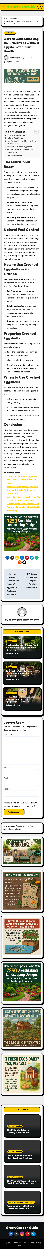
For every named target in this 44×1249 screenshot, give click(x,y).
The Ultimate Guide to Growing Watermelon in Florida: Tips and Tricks (18, 1132)
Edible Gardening (15, 1126)
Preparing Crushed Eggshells (19, 147)
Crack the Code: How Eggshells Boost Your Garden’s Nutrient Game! (22, 479)
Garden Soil (9, 33)
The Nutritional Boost (16, 135)
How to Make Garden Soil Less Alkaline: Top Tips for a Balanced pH (20, 699)
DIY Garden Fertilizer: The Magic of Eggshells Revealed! (30, 581)
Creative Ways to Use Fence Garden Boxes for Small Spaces (20, 1208)
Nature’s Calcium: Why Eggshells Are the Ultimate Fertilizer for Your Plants (22, 490)
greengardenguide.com (22, 58)
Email (6, 778)
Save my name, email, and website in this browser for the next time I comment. (21, 804)
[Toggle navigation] (3, 6)
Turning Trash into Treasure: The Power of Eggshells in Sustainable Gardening (23, 507)
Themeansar (22, 1246)
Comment (8, 735)
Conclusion (12, 152)
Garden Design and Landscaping (21, 1202)
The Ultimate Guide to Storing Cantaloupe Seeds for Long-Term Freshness (21, 1183)
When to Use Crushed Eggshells (21, 150)
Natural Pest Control (16, 138)
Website (7, 789)
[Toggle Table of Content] (35, 132)
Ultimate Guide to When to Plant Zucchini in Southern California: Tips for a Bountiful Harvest (22, 1159)
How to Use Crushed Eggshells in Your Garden (21, 142)
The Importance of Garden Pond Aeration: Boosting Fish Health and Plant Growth (22, 647)
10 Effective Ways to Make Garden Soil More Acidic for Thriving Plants (19, 673)
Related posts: (16, 155)
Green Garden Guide (21, 6)
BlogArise (35, 1242)
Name (7, 767)
